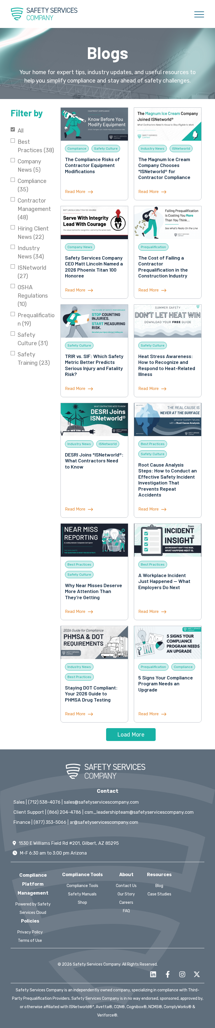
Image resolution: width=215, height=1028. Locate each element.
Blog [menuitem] (159, 885)
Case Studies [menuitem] (159, 894)
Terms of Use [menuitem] (30, 940)
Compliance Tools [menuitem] (82, 885)
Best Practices (36, 146)
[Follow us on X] (196, 974)
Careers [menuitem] (126, 902)
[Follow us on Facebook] (167, 974)
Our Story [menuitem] (126, 894)
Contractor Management (34, 209)
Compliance (32, 185)
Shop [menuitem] (82, 902)
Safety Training (34, 358)
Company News (29, 165)
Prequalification (36, 319)
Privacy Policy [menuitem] (30, 932)
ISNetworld (32, 271)
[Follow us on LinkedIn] (153, 974)
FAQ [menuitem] (126, 911)
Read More (76, 191)
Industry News (31, 252)
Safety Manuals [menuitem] (82, 894)
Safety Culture (33, 339)
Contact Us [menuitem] (126, 885)
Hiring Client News (33, 232)
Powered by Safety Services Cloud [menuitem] (33, 908)
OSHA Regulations (33, 295)
